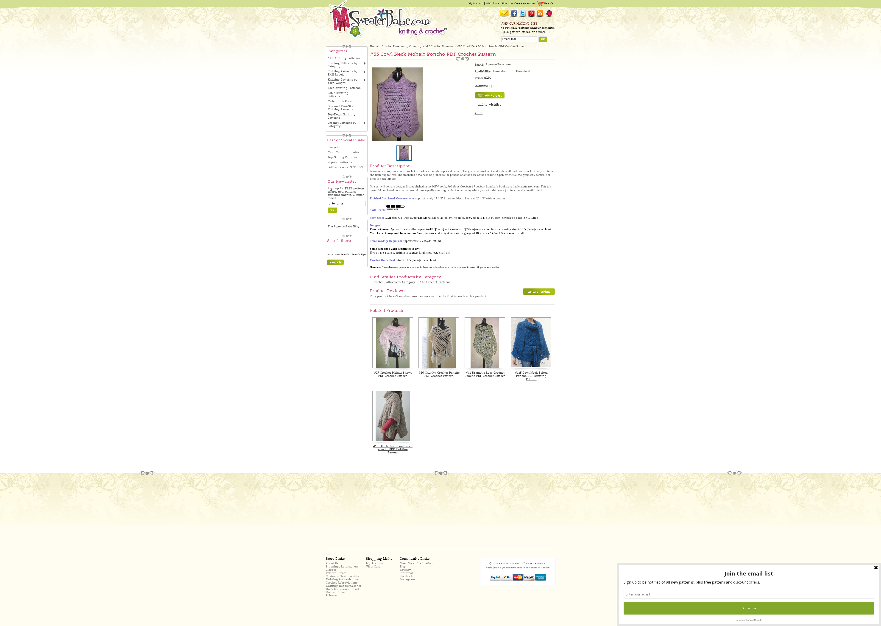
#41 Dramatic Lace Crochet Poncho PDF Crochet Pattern (485, 374)
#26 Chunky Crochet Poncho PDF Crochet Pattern (439, 374)
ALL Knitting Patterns (344, 58)
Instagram (407, 579)
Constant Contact (539, 567)
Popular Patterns (340, 162)
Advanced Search (338, 254)
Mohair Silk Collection (343, 101)
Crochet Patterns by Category (342, 124)
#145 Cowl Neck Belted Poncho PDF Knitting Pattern (531, 376)
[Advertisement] (367, 511)
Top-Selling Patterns (342, 157)
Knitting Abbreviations (342, 579)
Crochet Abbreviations (342, 582)
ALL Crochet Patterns (439, 46)
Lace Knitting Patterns (344, 87)
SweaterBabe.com (498, 64)
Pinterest (406, 573)
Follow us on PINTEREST (345, 167)
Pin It (479, 113)
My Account (475, 3)
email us (443, 252)
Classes (333, 147)
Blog (403, 566)
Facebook (406, 576)
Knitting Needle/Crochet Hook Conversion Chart (343, 587)
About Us (332, 563)
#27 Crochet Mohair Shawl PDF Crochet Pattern (393, 374)
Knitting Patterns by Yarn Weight (342, 81)
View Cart (549, 3)
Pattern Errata (336, 573)
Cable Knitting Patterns (338, 94)
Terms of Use (335, 592)
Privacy (331, 595)
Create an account (525, 3)
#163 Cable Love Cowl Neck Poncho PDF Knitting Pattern (393, 449)
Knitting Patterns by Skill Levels (342, 73)
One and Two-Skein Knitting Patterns (342, 108)
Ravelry (405, 569)
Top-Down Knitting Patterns (341, 116)
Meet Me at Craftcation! (344, 152)
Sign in (505, 3)
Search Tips (358, 254)
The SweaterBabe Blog (343, 226)
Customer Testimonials (342, 576)
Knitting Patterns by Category (342, 64)
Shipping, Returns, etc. (342, 566)
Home (374, 46)
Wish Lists (492, 3)
